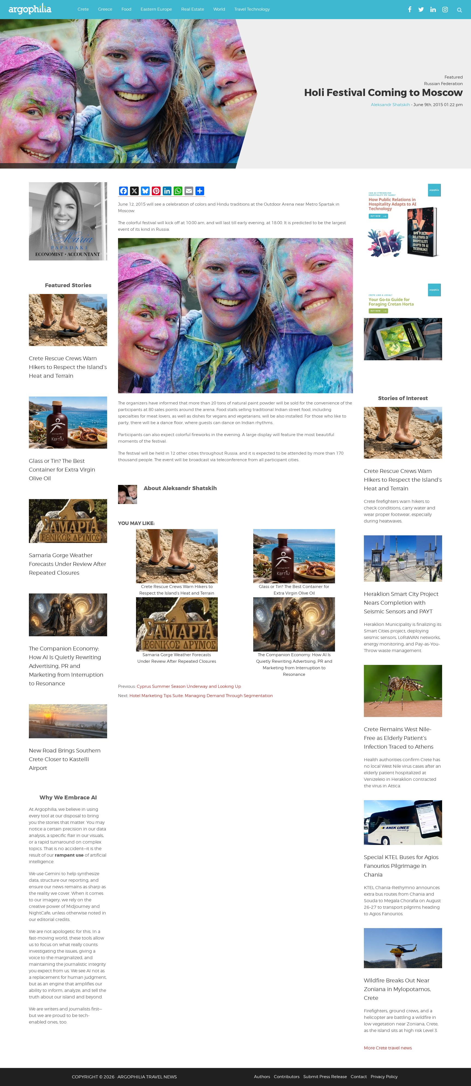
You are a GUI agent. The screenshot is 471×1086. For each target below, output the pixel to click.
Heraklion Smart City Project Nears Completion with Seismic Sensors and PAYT (401, 603)
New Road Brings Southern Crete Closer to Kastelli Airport (65, 759)
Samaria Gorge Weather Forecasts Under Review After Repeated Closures (67, 564)
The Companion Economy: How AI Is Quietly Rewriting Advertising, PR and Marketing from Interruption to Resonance (66, 666)
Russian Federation (443, 83)
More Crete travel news (388, 1048)
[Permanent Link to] (176, 556)
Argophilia (32, 9)
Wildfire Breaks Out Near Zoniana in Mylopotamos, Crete (397, 989)
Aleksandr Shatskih (390, 105)
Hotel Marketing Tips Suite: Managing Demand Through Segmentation (201, 695)
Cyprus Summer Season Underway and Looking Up (189, 686)
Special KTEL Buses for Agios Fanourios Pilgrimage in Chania (401, 866)
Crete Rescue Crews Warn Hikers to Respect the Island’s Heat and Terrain (68, 367)
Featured (454, 77)
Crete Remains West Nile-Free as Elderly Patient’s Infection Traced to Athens (398, 738)
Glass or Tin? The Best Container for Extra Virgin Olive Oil (62, 470)
